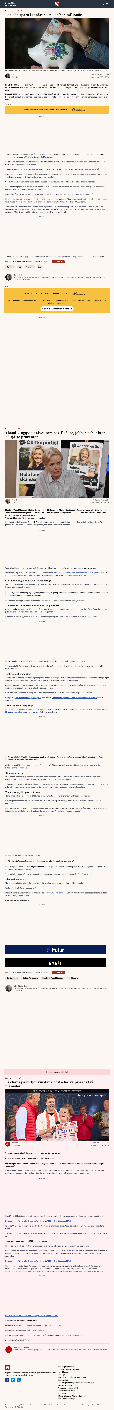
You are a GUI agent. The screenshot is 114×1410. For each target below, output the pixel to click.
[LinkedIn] (19, 1380)
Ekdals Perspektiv (30, 978)
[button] (57, 949)
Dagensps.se (9, 11)
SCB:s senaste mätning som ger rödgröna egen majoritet (75, 573)
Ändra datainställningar (66, 1399)
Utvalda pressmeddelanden (68, 1369)
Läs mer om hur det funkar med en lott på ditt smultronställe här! (31, 1316)
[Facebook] (7, 1380)
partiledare (73, 978)
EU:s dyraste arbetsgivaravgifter (28, 698)
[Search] (103, 4)
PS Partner (21, 1078)
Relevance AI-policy (65, 1385)
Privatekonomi (23, 11)
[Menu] (107, 4)
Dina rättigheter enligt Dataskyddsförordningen (76, 1383)
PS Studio (21, 429)
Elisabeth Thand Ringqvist (53, 978)
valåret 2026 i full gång (54, 893)
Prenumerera (58, 261)
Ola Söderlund (19, 275)
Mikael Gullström (20, 986)
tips (39, 267)
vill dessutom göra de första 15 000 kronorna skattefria (74, 698)
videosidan (16, 518)
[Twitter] (13, 1380)
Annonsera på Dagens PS (68, 1388)
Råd (19, 267)
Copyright (61, 1375)
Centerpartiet (12, 978)
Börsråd (10, 267)
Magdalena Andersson (38, 609)
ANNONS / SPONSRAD (22, 1347)
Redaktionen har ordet (66, 1391)
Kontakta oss (63, 1372)
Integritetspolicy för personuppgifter (72, 1377)
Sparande (29, 267)
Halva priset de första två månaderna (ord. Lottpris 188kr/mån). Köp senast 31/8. (38, 1221)
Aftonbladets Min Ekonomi (43, 157)
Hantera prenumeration (66, 1367)
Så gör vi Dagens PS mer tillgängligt (72, 1396)
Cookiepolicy (63, 1380)
